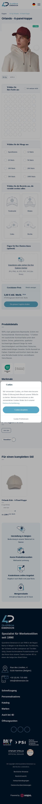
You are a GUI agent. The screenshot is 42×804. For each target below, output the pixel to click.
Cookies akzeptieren (21, 410)
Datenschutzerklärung (11, 403)
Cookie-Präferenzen (21, 419)
